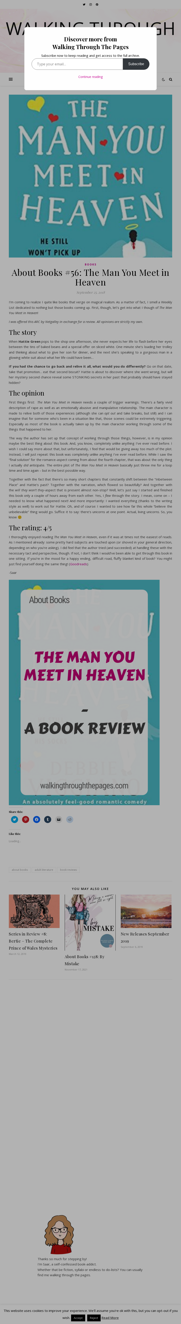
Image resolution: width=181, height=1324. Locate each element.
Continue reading (90, 77)
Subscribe (136, 64)
